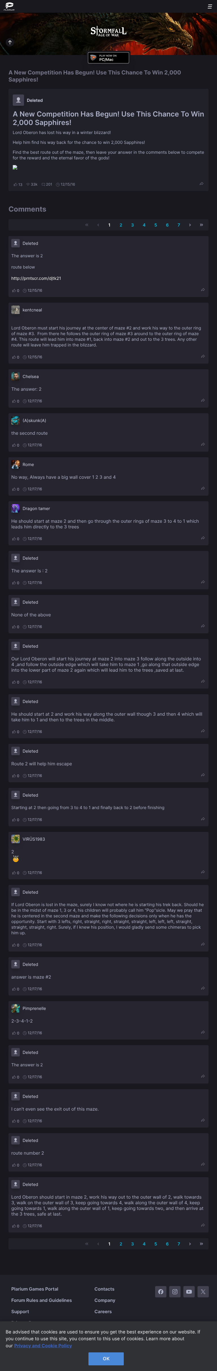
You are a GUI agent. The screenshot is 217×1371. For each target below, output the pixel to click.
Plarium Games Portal (34, 1289)
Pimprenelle (34, 1008)
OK (106, 1358)
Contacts (104, 1289)
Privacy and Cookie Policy (43, 1345)
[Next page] (190, 224)
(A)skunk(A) (34, 420)
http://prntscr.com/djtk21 (36, 278)
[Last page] (201, 224)
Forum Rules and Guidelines (41, 1300)
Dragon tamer (36, 508)
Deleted (35, 100)
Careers (103, 1311)
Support (20, 1311)
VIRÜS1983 (34, 839)
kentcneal (32, 310)
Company (104, 1300)
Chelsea (31, 376)
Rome (28, 464)
